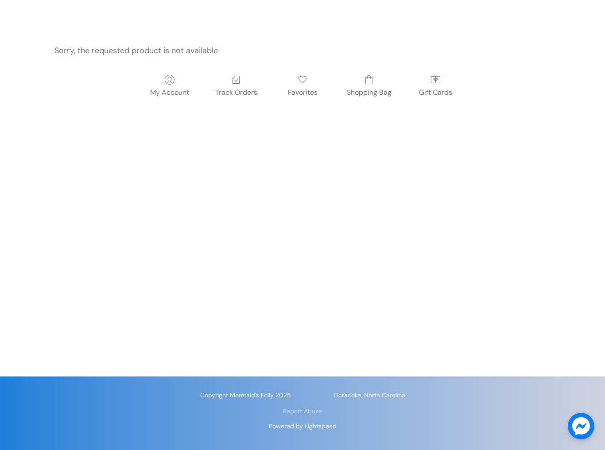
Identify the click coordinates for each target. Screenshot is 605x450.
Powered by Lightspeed (303, 426)
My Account (169, 92)
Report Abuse (302, 411)
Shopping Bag (369, 92)
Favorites (303, 92)
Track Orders (236, 92)
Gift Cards (435, 92)
